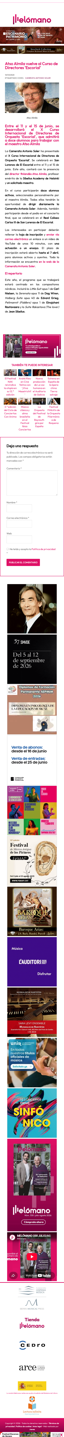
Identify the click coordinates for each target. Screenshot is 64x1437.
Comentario (14, 468)
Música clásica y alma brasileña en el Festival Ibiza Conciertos (25, 418)
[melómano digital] (32, 609)
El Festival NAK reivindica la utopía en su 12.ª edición (10, 386)
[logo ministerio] (32, 1386)
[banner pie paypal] (32, 1434)
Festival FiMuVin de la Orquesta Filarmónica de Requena (53, 414)
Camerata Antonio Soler (38, 78)
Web (9, 533)
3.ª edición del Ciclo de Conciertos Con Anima (10, 411)
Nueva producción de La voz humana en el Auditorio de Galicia (39, 386)
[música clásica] (32, 1062)
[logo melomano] (32, 1297)
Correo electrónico (18, 517)
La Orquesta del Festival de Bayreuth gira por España (39, 416)
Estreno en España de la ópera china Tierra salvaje (54, 386)
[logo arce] (32, 1368)
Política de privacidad (43, 549)
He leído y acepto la (31, 551)
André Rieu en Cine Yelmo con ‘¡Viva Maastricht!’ (24, 386)
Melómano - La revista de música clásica (32, 19)
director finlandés (27, 174)
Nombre (12, 502)
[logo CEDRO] (32, 1345)
